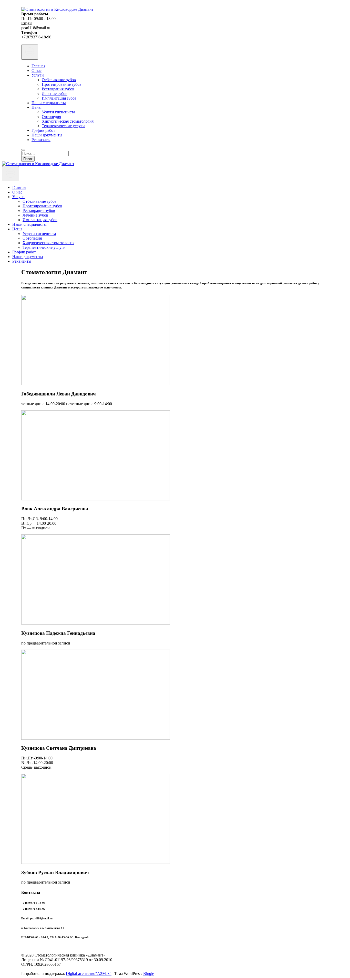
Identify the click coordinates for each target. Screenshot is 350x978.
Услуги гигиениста (58, 112)
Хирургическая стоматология (68, 121)
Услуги (38, 75)
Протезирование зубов (61, 84)
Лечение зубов (54, 93)
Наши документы (47, 135)
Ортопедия (51, 116)
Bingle (148, 973)
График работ (43, 130)
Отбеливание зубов (59, 80)
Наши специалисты (49, 103)
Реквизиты (41, 139)
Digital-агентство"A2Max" (88, 973)
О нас (37, 70)
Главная (38, 66)
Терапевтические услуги (63, 126)
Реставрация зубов (58, 89)
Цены (37, 107)
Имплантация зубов (59, 98)
